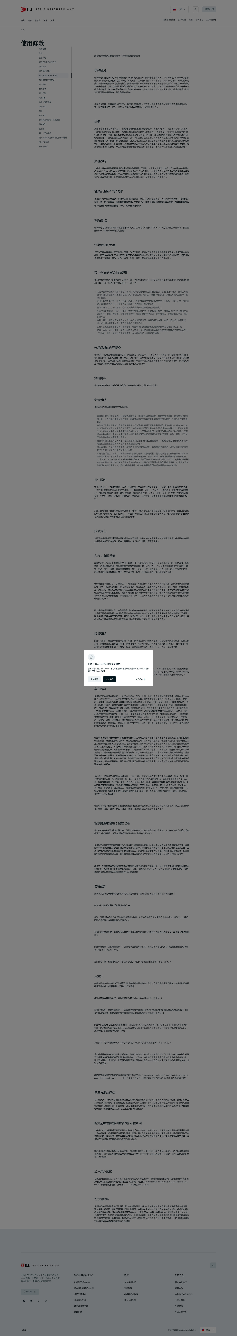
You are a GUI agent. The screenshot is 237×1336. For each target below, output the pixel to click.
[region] (118, 668)
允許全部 (109, 679)
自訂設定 (141, 679)
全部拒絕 (94, 679)
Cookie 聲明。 (101, 671)
